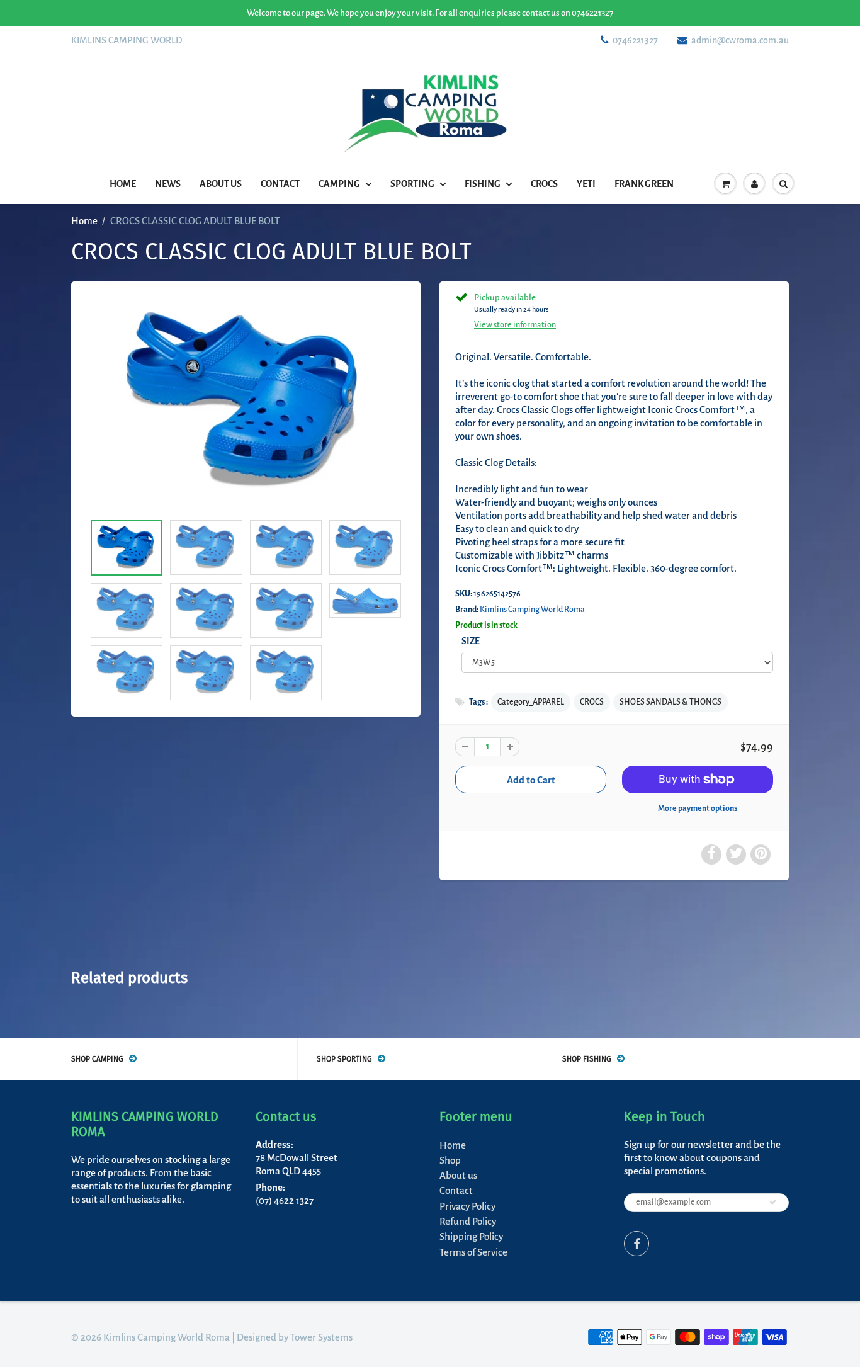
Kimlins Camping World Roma (532, 609)
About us (221, 184)
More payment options (697, 808)
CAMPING (339, 184)
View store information (515, 324)
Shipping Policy (471, 1236)
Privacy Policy (467, 1206)
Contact (280, 184)
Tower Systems (321, 1337)
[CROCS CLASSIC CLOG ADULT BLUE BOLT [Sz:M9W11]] (245, 404)
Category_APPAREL (530, 702)
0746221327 (635, 40)
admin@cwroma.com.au (740, 40)
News (168, 184)
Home (123, 184)
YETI (586, 184)
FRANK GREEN (644, 184)
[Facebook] (636, 1243)
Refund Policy (467, 1221)
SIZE (470, 641)
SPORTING (412, 184)
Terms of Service (473, 1252)
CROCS (544, 184)
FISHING (483, 184)
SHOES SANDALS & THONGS (670, 702)
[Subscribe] (773, 1202)
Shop (450, 1160)
